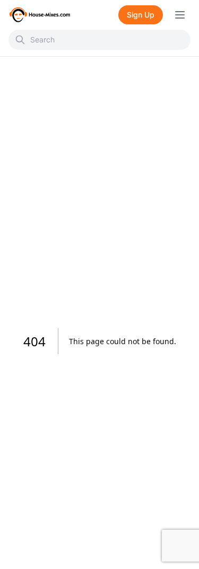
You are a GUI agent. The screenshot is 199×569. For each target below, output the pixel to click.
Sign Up (140, 14)
